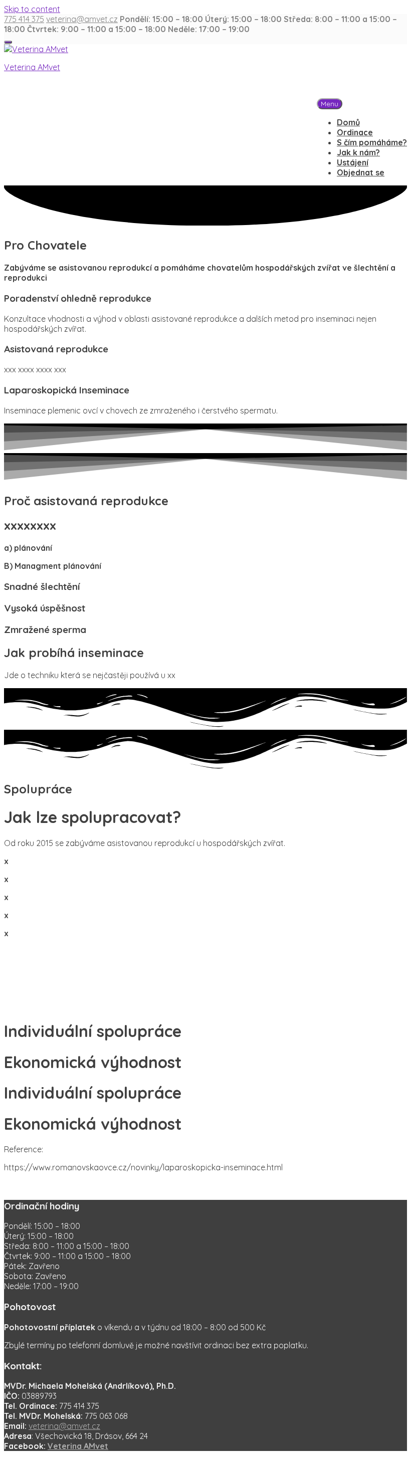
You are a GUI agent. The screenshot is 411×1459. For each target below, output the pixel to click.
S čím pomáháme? (372, 142)
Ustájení (352, 162)
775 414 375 (24, 19)
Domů (348, 122)
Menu (329, 104)
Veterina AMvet (32, 67)
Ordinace (355, 132)
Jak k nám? (358, 152)
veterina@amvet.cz (82, 19)
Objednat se (360, 172)
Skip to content (32, 9)
